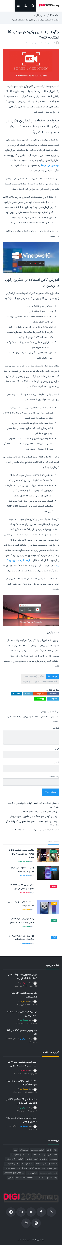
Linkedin (16, 693)
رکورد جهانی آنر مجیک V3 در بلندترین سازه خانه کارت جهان (22, 920)
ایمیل (56, 763)
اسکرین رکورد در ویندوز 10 (34, 676)
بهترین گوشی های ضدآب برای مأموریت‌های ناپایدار (34, 816)
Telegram (53, 698)
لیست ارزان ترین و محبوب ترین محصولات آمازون (34, 829)
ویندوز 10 (26, 681)
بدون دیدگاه (30, 43)
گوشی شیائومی (31, 1159)
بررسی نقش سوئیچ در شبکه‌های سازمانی (39, 811)
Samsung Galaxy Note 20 (46, 1163)
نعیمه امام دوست (43, 43)
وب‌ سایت (54, 776)
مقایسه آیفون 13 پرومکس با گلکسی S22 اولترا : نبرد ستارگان (21, 1101)
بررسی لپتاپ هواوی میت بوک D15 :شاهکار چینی (22, 1013)
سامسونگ (24, 1150)
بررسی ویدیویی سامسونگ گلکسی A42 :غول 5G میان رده (22, 976)
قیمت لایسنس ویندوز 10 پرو (46, 681)
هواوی (10, 1177)
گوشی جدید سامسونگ (48, 1172)
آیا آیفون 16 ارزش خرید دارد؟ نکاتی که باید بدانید (22, 869)
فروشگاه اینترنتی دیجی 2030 (15, 1168)
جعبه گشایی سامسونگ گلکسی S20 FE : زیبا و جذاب (21, 1119)
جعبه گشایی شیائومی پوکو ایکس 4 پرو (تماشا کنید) (21, 1082)
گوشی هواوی (32, 1172)
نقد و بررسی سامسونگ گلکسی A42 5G (22, 1032)
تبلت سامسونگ (39, 1154)
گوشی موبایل (52, 1168)
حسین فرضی (24, 983)
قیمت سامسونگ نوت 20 (47, 1177)
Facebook (53, 693)
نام (57, 749)
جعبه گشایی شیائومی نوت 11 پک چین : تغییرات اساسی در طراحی (22, 1064)
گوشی (49, 1150)
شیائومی (43, 1159)
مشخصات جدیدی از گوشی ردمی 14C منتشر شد (21, 903)
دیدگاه (56, 728)
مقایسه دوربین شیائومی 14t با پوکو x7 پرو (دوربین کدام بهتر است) (21, 854)
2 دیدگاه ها (17, 1073)
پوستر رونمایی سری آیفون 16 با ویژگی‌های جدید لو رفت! (21, 937)
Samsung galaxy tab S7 (14, 1172)
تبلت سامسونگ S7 (37, 1168)
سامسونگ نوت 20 (12, 1163)
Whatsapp (40, 698)
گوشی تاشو (10, 1159)
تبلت (15, 1150)
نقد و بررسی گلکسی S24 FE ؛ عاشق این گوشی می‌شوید (22, 886)
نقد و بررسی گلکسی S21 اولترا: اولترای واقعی (24, 995)
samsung (53, 1159)
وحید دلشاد (26, 909)
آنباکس (20, 1159)
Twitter (27, 693)
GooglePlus (39, 693)
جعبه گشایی (52, 1154)
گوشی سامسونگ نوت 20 (20, 1154)
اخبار (54, 903)
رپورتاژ (39, 15)
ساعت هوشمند (27, 1163)
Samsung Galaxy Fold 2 (26, 1177)
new (55, 1150)
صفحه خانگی (52, 15)
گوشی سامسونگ (37, 1150)
